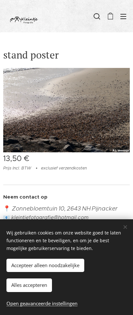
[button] (97, 16)
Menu (123, 16)
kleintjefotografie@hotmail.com (49, 217)
